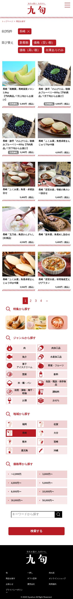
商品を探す (10, 578)
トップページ (7, 21)
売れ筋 (51, 573)
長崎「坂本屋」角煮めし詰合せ (54, 234)
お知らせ (9, 584)
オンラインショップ (57, 578)
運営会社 (31, 584)
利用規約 (52, 584)
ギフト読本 (32, 578)
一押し (30, 573)
